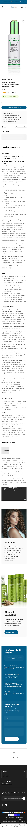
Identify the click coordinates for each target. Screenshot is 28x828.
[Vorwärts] (26, 2)
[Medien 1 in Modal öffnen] (23, 21)
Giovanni (3, 458)
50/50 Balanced (11, 480)
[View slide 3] (14, 780)
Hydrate (17, 482)
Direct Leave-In (9, 482)
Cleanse (18, 480)
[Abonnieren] (22, 817)
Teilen (5, 126)
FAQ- (13, 658)
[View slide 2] (12, 780)
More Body (23, 482)
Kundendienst (13, 775)
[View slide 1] (11, 780)
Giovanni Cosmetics (6, 79)
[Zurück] (2, 2)
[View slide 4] (16, 780)
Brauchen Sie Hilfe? (22, 126)
